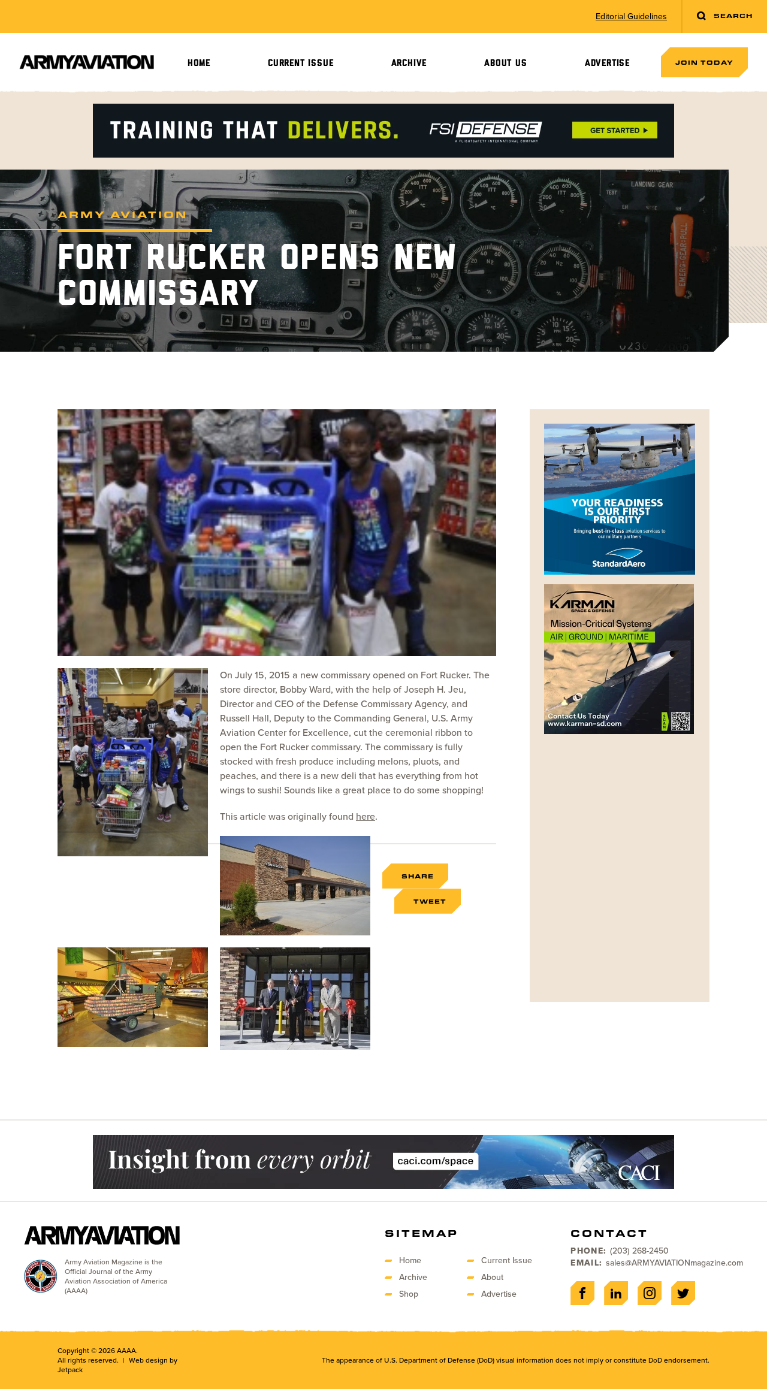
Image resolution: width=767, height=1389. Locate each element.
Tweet (429, 901)
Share (417, 876)
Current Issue (300, 63)
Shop (408, 1294)
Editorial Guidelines (631, 17)
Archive (409, 63)
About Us (505, 63)
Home (199, 63)
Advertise (607, 63)
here (365, 816)
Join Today (704, 62)
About (492, 1277)
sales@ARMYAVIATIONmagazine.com (674, 1263)
